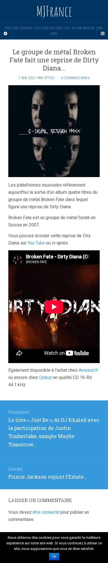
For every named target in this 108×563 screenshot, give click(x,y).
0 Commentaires (75, 78)
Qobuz (45, 377)
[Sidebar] (5, 33)
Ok (54, 557)
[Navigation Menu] (102, 33)
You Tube (36, 243)
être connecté (46, 512)
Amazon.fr (88, 370)
